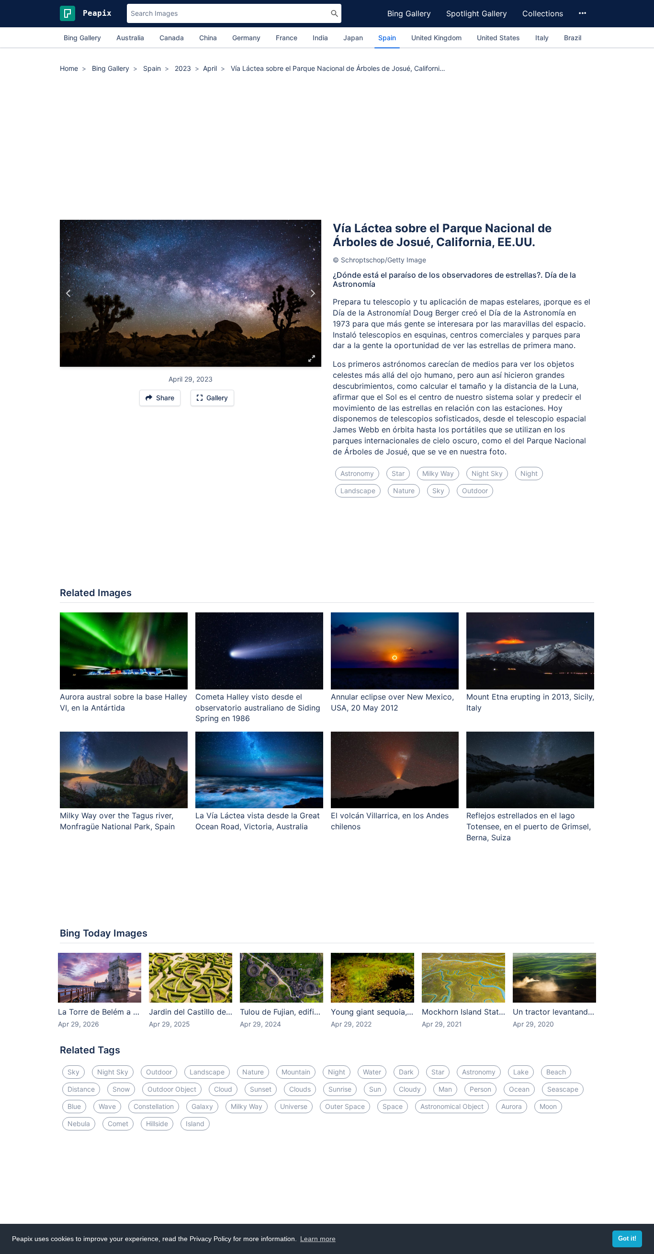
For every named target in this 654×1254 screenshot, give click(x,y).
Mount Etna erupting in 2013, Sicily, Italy (530, 702)
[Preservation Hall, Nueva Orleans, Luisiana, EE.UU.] (312, 293)
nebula (79, 1123)
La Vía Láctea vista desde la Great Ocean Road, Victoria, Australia (257, 821)
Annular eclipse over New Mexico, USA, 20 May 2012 (392, 702)
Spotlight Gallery (476, 13)
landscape (357, 490)
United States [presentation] (498, 38)
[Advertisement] (327, 148)
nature (404, 490)
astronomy (357, 473)
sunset (260, 1089)
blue (74, 1106)
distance (81, 1089)
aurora (511, 1106)
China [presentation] (208, 38)
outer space (345, 1106)
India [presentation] (320, 38)
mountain (296, 1072)
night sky (487, 473)
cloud (223, 1089)
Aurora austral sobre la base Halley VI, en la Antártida (123, 702)
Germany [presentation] (246, 38)
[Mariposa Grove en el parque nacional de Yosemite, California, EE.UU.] (69, 293)
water (372, 1072)
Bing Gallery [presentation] (82, 38)
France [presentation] (286, 38)
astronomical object (452, 1106)
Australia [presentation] (130, 38)
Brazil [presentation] (572, 38)
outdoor (475, 490)
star (398, 473)
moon (548, 1106)
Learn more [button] (318, 1239)
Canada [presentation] (171, 38)
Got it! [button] (627, 1238)
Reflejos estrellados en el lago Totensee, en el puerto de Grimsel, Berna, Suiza (528, 826)
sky (438, 490)
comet (118, 1123)
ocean (519, 1089)
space (393, 1106)
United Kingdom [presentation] (436, 38)
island (195, 1123)
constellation (154, 1106)
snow (121, 1089)
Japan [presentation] (353, 38)
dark (406, 1072)
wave (107, 1106)
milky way (438, 473)
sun (375, 1089)
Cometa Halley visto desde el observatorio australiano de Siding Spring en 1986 (257, 707)
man (445, 1089)
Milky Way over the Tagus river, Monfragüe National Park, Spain (117, 821)
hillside (157, 1123)
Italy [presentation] (542, 38)
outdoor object (171, 1089)
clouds (300, 1089)
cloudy (410, 1089)
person (480, 1089)
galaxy (202, 1106)
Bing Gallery (409, 13)
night (529, 473)
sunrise (339, 1089)
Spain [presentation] (387, 38)
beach (556, 1072)
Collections (542, 13)
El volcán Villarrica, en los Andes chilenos (390, 821)
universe (293, 1106)
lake (521, 1072)
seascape (562, 1089)
